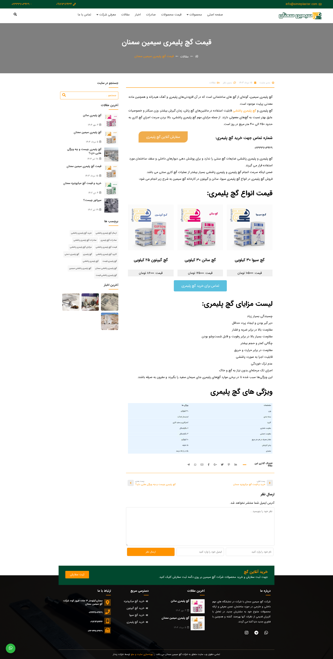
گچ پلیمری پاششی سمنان (106, 268)
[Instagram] (246, 632)
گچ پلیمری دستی (72, 254)
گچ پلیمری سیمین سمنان (87, 132)
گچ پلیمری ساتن (92, 115)
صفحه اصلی (215, 14)
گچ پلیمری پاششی (244, 110)
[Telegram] (256, 632)
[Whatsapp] (266, 632)
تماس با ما (84, 14)
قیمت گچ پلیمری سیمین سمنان (83, 166)
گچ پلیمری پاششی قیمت (106, 275)
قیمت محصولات (171, 14)
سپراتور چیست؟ (92, 200)
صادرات (151, 14)
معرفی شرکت (107, 14)
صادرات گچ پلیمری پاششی (85, 240)
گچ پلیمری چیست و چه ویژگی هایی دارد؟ (84, 151)
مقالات (125, 14)
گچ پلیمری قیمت (110, 261)
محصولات (195, 14)
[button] (163, 137)
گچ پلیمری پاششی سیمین (80, 268)
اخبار (138, 14)
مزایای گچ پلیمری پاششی (81, 247)
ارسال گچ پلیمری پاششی (106, 233)
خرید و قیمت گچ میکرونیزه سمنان (82, 183)
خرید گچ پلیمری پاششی (81, 233)
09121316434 (64, 4)
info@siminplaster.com (301, 4)
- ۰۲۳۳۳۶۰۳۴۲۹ (22, 4)
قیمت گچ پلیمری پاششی (106, 247)
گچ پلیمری (87, 254)
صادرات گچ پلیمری (109, 240)
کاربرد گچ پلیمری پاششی (106, 254)
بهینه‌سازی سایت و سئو (142, 654)
